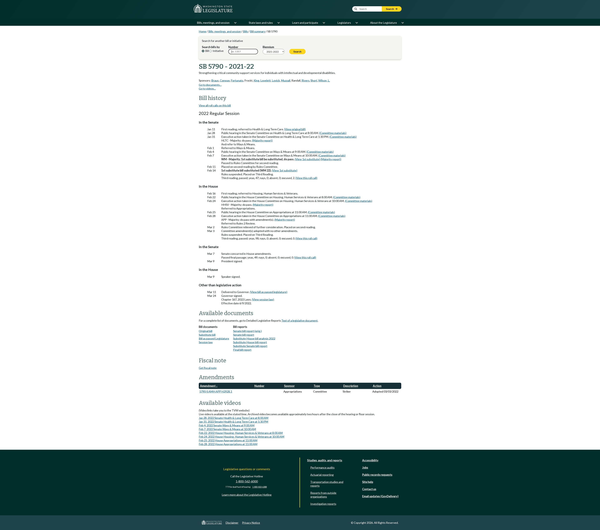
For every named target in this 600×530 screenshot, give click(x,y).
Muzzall (285, 80)
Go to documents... (210, 85)
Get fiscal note (208, 368)
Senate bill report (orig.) (247, 331)
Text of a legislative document (299, 320)
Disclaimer (231, 522)
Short (313, 80)
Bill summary (257, 31)
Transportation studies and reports (326, 483)
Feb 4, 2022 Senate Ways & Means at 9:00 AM (226, 425)
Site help (367, 482)
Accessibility (370, 460)
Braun (215, 80)
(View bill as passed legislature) (268, 292)
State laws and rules (261, 22)
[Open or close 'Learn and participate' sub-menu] (324, 23)
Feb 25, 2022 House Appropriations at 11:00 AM (228, 440)
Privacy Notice (251, 522)
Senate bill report (243, 334)
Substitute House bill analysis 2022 (254, 338)
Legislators (344, 22)
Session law (206, 342)
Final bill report (242, 349)
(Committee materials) (332, 133)
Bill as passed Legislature (214, 338)
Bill (207, 50)
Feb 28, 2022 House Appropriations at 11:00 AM (228, 444)
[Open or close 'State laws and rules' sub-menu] (278, 23)
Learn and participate (305, 22)
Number (233, 47)
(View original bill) (295, 129)
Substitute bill (207, 334)
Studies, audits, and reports (324, 460)
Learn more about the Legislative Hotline (247, 494)
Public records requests (377, 474)
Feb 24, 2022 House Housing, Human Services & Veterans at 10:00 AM (241, 436)
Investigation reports (323, 503)
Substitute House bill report (250, 342)
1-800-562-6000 (247, 481)
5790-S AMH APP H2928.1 (215, 391)
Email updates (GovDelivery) (380, 496)
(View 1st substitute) (307, 159)
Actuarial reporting (322, 474)
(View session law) (263, 299)
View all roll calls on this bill (215, 105)
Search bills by (211, 47)
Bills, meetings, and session (213, 22)
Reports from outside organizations (323, 494)
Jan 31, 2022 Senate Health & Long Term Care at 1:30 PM (233, 421)
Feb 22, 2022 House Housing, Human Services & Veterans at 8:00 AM (241, 433)
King (256, 80)
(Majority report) (262, 140)
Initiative (218, 50)
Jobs (365, 467)
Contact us (369, 489)
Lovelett (265, 80)
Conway (225, 80)
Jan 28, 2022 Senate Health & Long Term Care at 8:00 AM (233, 418)
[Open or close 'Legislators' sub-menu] (357, 23)
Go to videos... (207, 88)
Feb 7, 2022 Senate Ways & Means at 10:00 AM (227, 429)
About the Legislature (383, 22)
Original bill (205, 331)
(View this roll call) (306, 178)
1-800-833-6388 (259, 487)
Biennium (268, 47)
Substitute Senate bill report (250, 346)
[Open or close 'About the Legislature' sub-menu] (402, 23)
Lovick (276, 80)
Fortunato (237, 80)
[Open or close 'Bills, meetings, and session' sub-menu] (235, 23)
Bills (245, 31)
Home (202, 31)
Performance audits (322, 467)
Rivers (305, 80)
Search (390, 8)
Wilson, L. (324, 80)
